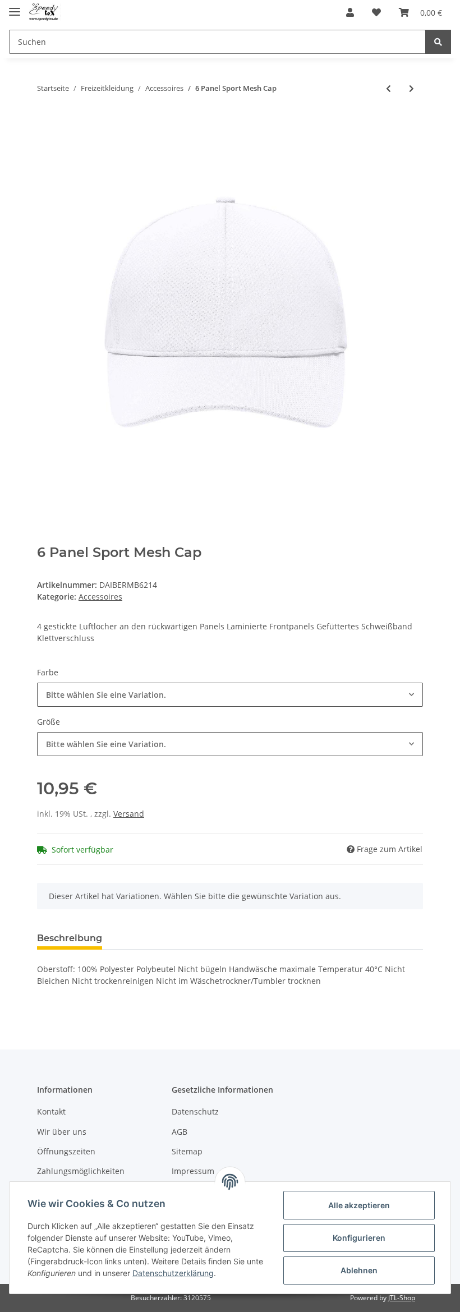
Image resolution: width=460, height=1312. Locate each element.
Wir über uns (61, 1131)
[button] (350, 12)
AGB (179, 1131)
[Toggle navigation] (14, 7)
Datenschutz (195, 1111)
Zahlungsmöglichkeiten (81, 1171)
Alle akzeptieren (359, 1205)
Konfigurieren (359, 1237)
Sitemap (187, 1151)
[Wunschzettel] (376, 12)
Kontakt (51, 1111)
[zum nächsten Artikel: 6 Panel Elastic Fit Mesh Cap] (411, 88)
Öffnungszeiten (66, 1151)
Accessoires (100, 596)
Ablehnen (359, 1270)
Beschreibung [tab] (69, 938)
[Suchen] (438, 42)
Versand (128, 813)
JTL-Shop (401, 1297)
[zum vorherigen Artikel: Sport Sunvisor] (388, 88)
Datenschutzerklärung (173, 1273)
